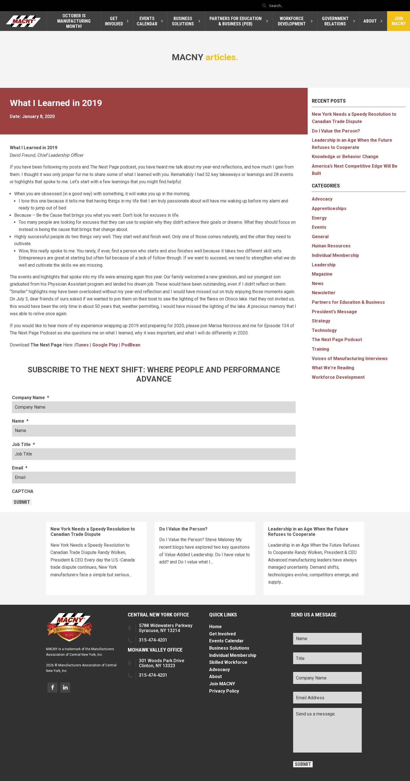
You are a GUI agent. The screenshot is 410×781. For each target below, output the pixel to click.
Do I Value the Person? (336, 131)
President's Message (334, 311)
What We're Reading (333, 367)
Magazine (322, 274)
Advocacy (322, 199)
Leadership (324, 264)
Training (320, 349)
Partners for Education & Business (348, 302)
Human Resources (331, 246)
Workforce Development (338, 377)
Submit (22, 502)
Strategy (321, 321)
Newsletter (324, 292)
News (318, 283)
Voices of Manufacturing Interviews (350, 358)
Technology (324, 330)
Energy (319, 218)
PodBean (130, 345)
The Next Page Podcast (337, 339)
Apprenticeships (329, 208)
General (320, 236)
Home (215, 626)
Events (319, 227)
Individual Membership (335, 255)
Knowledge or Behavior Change (345, 156)
